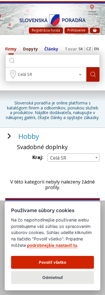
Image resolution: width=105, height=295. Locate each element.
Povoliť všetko (52, 262)
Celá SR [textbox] (25, 74)
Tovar (71, 49)
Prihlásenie (76, 30)
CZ (88, 49)
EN (96, 49)
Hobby (28, 136)
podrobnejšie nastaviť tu (52, 245)
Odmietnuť (52, 277)
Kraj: (37, 157)
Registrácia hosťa (46, 30)
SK (80, 49)
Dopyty (30, 49)
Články (51, 49)
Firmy (11, 49)
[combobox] (46, 74)
